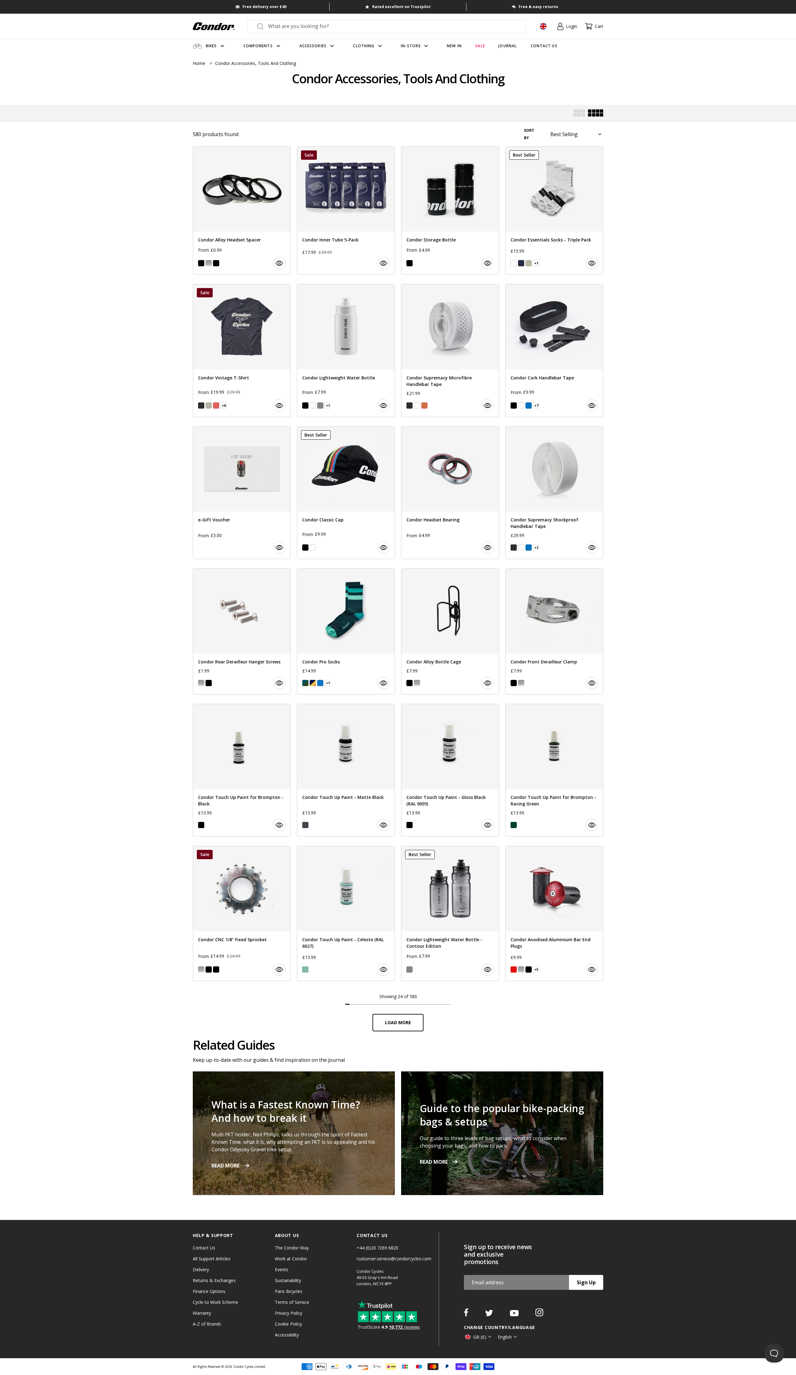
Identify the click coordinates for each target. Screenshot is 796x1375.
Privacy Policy (288, 1313)
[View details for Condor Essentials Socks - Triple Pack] (554, 210)
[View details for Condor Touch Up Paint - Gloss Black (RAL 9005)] (450, 770)
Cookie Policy (288, 1324)
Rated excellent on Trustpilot (401, 6)
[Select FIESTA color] (216, 405)
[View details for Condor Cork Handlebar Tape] (554, 350)
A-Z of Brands (207, 1324)
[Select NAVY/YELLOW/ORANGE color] (313, 683)
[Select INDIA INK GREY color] (201, 405)
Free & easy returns (538, 6)
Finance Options (209, 1291)
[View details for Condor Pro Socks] (346, 631)
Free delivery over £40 (264, 6)
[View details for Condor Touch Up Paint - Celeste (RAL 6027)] (346, 913)
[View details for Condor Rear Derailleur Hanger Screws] (241, 631)
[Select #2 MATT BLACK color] (305, 825)
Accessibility (287, 1335)
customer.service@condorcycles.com (394, 1259)
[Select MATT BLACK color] (216, 263)
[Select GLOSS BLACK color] (201, 825)
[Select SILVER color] (209, 263)
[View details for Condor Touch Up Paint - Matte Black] (346, 770)
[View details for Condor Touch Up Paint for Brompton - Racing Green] (554, 770)
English (505, 1337)
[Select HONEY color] (424, 405)
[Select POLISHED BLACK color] (216, 969)
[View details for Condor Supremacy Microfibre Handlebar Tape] (450, 350)
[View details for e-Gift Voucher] (241, 493)
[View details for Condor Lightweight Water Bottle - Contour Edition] (450, 913)
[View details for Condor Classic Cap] (346, 493)
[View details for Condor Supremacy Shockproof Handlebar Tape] (554, 493)
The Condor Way (292, 1248)
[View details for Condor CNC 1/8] (241, 913)
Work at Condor (291, 1259)
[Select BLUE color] (528, 405)
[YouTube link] (515, 1314)
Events (281, 1269)
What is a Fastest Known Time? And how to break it (285, 1111)
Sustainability (288, 1280)
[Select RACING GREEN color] (514, 825)
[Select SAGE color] (528, 263)
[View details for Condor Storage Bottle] (450, 210)
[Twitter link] (489, 1314)
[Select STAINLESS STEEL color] (201, 969)
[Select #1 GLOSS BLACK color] (409, 825)
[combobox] (392, 26)
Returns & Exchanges (214, 1280)
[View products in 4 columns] (595, 113)
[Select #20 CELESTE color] (305, 969)
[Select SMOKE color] (320, 405)
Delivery (201, 1269)
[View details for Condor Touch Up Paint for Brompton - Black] (241, 770)
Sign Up (586, 1282)
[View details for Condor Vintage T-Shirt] (241, 350)
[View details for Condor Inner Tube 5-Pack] (346, 210)
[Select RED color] (514, 969)
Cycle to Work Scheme (215, 1302)
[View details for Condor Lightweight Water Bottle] (346, 350)
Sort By (529, 134)
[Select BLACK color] (201, 263)
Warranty (202, 1313)
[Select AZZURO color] (320, 683)
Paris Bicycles (288, 1291)
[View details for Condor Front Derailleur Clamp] (554, 631)
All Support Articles (211, 1259)
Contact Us (204, 1248)
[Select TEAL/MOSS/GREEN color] (305, 683)
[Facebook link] (467, 1314)
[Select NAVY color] (521, 263)
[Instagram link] (539, 1314)
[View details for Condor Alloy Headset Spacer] (241, 210)
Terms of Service (292, 1302)
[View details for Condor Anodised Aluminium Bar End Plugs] (554, 913)
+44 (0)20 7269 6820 (377, 1248)
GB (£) (479, 1337)
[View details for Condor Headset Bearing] (450, 493)
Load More (398, 1022)
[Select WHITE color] (514, 263)
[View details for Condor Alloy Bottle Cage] (450, 631)
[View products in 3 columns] (579, 113)
